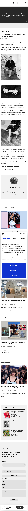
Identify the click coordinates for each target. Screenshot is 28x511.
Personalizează (13, 270)
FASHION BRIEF (5, 31)
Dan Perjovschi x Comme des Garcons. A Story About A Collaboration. (13, 301)
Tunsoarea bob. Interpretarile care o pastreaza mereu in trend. (13, 387)
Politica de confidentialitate (11, 452)
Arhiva (3, 459)
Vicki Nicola (4, 346)
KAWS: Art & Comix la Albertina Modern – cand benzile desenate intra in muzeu (14, 343)
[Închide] (25, 507)
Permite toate (14, 265)
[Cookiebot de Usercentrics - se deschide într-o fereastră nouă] (19, 234)
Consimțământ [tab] (6, 238)
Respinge (14, 275)
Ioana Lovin (4, 304)
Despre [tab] (23, 238)
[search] (24, 465)
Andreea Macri (10, 169)
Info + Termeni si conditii (9, 454)
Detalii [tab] (15, 238)
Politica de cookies (8, 456)
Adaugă (19, 507)
